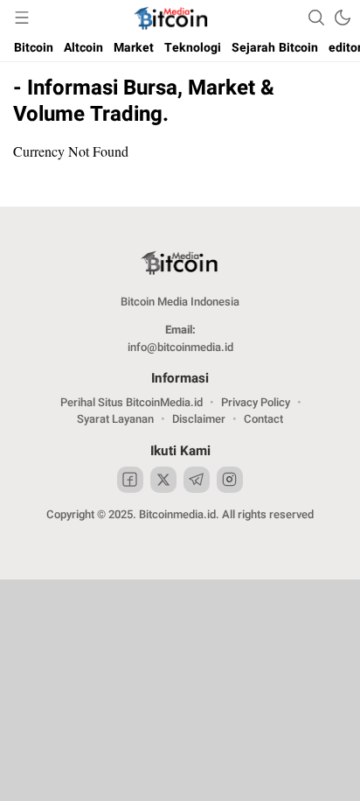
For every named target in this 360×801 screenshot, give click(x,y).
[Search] (316, 17)
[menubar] (21, 17)
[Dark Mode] (342, 17)
